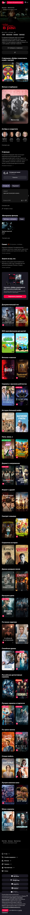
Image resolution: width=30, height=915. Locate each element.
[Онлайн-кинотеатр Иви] (4, 2)
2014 (5, 32)
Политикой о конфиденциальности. (11, 907)
